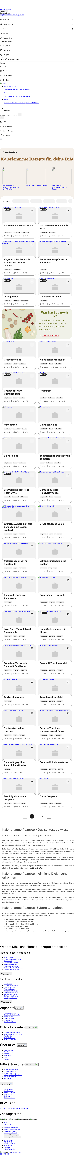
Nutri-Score (7, 1078)
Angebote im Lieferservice (12, 1015)
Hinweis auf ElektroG (10, 1133)
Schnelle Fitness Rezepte (11, 969)
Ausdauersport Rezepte (11, 966)
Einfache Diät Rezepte (11, 987)
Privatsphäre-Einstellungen (12, 1129)
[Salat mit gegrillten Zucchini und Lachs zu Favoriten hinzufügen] (32, 747)
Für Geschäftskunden (10, 1039)
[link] (39, 88)
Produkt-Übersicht (9, 1038)
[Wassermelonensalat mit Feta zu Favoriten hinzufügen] (68, 210)
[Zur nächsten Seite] (49, 816)
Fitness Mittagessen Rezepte (12, 959)
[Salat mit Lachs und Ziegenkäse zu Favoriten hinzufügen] (32, 580)
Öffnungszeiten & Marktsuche (13, 1075)
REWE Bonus (8, 1016)
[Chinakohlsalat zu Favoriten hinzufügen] (68, 410)
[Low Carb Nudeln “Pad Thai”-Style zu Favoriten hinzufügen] (32, 475)
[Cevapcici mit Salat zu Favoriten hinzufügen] (68, 281)
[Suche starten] (20, 114)
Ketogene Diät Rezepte (11, 991)
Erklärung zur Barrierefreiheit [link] (13, 1137)
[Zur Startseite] (6, 3)
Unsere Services (9, 1018)
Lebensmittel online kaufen (12, 1032)
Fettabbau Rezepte (9, 989)
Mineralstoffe (37, 868)
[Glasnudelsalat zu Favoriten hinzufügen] (32, 344)
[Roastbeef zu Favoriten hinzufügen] (68, 375)
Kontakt (6, 1059)
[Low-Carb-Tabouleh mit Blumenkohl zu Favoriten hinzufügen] (32, 614)
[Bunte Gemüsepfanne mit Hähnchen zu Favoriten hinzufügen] (68, 244)
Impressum (7, 1126)
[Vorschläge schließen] (2, 117)
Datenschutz (7, 1124)
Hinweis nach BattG (10, 1131)
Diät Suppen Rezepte (10, 998)
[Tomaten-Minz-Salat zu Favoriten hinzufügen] (68, 682)
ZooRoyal (7, 1096)
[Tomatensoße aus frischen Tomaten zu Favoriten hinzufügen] (68, 440)
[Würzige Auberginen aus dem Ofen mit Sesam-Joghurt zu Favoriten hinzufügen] (32, 509)
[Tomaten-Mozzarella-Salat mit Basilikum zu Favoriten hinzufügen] (32, 648)
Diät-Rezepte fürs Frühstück (9, 186)
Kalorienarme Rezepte (10, 994)
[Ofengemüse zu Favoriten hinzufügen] (32, 281)
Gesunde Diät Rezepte (57, 186)
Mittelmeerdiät (31, 185)
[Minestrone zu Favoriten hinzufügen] (32, 410)
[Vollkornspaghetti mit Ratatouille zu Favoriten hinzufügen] (32, 546)
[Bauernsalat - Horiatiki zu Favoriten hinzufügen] (68, 580)
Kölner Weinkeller (9, 1098)
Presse (6, 1057)
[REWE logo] (3, 83)
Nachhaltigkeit (8, 1050)
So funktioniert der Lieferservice (14, 1034)
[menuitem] (37, 19)
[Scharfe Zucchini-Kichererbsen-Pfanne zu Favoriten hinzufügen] (68, 713)
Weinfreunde (8, 1094)
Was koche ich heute (10, 1076)
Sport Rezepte (8, 961)
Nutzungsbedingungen (11, 1127)
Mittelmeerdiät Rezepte (11, 992)
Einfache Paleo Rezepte (11, 996)
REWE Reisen (8, 1089)
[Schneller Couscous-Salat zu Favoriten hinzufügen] (32, 210)
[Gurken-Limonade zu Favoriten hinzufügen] (32, 682)
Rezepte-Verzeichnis (10, 1073)
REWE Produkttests (10, 1022)
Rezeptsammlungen (11, 152)
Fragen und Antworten (11, 1069)
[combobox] (9, 115)
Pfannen (30, 919)
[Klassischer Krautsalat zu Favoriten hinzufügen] (68, 344)
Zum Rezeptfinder (50, 335)
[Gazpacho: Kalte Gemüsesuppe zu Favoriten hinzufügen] (32, 375)
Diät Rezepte (8, 984)
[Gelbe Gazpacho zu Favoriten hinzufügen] (68, 781)
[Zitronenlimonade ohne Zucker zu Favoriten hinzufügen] (68, 546)
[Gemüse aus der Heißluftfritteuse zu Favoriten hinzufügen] (68, 475)
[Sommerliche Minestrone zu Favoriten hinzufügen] (68, 747)
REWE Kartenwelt (9, 1092)
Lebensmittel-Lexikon (10, 1071)
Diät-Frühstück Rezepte (11, 985)
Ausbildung (7, 1055)
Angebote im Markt (10, 1013)
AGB (5, 1122)
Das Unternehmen (9, 1052)
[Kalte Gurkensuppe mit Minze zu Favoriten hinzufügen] (68, 614)
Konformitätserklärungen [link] (11, 1135)
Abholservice (8, 1036)
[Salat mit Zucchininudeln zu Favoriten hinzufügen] (68, 648)
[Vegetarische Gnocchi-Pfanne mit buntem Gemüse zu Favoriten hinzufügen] (32, 244)
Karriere (6, 1053)
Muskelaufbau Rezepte (11, 962)
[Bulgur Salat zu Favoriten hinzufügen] (32, 440)
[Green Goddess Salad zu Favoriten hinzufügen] (68, 509)
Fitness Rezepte (8, 957)
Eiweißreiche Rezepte (10, 964)
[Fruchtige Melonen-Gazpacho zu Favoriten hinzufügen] (32, 781)
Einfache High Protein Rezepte (13, 968)
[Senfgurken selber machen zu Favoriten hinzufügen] (32, 713)
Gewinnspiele (8, 1020)
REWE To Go (8, 1091)
